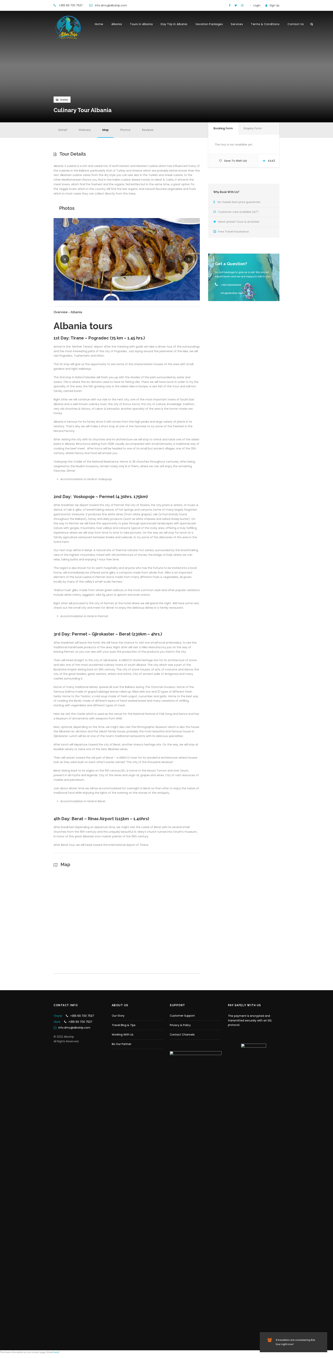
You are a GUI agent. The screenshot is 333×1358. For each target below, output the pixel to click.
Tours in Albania (141, 24)
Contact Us (296, 24)
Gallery (64, 99)
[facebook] (229, 5)
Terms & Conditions (265, 24)
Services (237, 24)
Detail (62, 130)
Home (99, 24)
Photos (125, 130)
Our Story (118, 1016)
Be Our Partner (121, 1044)
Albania (116, 24)
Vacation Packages (209, 24)
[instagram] (242, 5)
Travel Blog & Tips (123, 1025)
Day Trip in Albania (174, 24)
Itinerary (85, 130)
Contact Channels (182, 1034)
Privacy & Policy (180, 1025)
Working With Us (122, 1034)
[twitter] (236, 5)
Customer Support (182, 1016)
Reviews (147, 130)
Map (105, 130)
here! (56, 1352)
